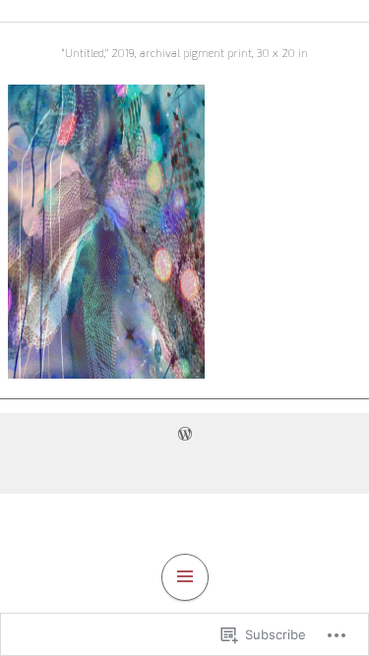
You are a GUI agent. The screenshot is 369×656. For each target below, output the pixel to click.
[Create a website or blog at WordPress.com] (184, 434)
